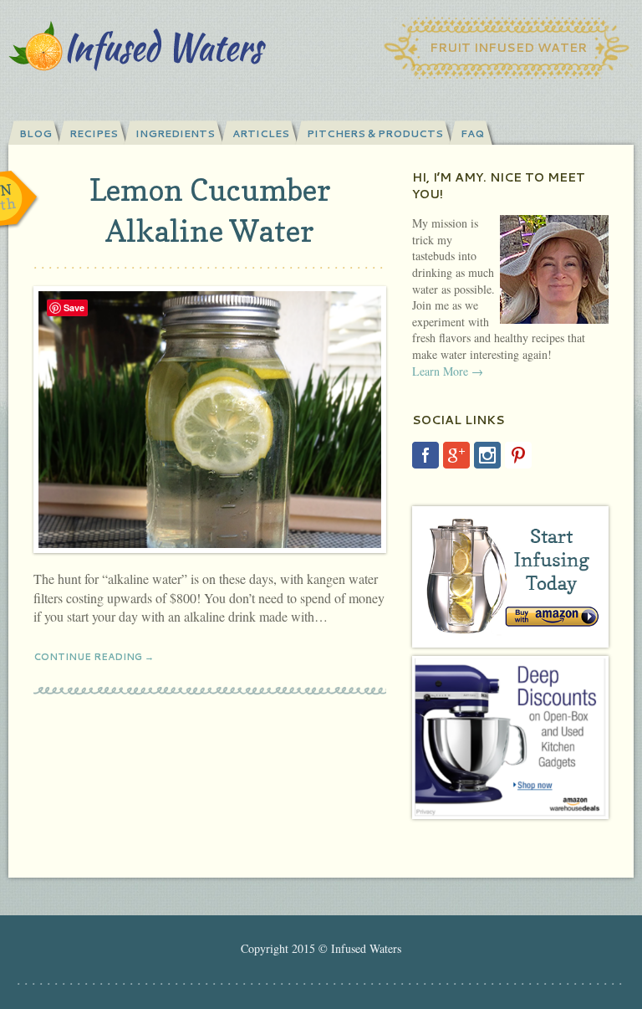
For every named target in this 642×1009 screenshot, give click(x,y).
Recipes (93, 133)
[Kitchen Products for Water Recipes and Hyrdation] (510, 737)
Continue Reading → (93, 656)
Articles (260, 133)
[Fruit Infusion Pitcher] (510, 577)
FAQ (472, 133)
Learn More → (447, 371)
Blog (35, 133)
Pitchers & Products (375, 133)
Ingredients (175, 133)
